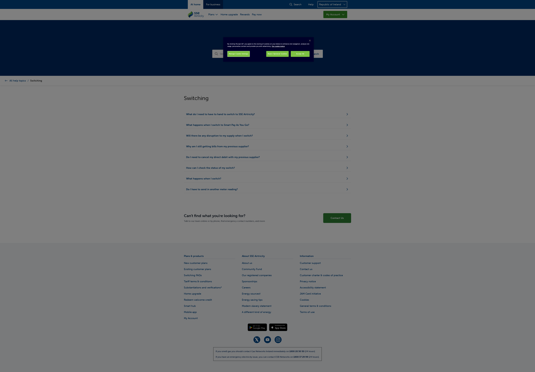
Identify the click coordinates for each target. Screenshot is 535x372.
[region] (268, 49)
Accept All (300, 54)
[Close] (310, 40)
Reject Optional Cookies (277, 54)
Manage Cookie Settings (238, 54)
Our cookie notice (278, 46)
